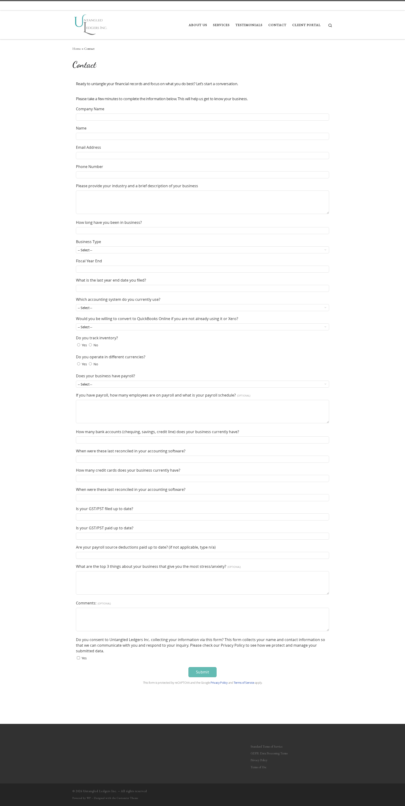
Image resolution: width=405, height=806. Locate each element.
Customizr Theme (127, 798)
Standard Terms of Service (267, 746)
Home (76, 48)
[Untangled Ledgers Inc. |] (90, 24)
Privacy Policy (259, 760)
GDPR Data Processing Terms (269, 753)
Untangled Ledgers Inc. (100, 791)
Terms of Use (258, 767)
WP (89, 798)
